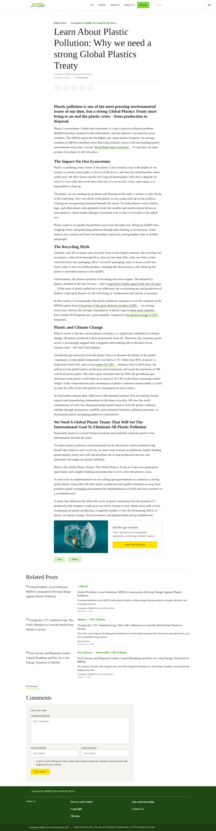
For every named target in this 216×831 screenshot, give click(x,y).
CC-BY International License (143, 827)
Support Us (129, 5)
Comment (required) (40, 716)
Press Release (84, 652)
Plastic (84, 586)
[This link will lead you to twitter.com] (33, 808)
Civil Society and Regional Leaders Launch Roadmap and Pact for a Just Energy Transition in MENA (133, 660)
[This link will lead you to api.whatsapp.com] (63, 808)
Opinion (81, 619)
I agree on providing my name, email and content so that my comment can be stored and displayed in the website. (81, 763)
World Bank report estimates (111, 147)
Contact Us (138, 809)
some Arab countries (141, 310)
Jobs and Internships (143, 801)
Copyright (76, 809)
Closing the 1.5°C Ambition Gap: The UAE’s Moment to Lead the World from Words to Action (129, 627)
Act (92, 5)
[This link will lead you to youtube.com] (45, 808)
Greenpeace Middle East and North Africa (94, 23)
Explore (102, 5)
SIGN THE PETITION (135, 545)
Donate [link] (143, 5)
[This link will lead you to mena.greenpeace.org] (108, 536)
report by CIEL (105, 364)
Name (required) (38, 748)
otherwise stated (87, 827)
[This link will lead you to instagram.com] (39, 808)
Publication (60, 23)
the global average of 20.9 (141, 314)
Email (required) (88, 748)
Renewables (103, 652)
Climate (101, 619)
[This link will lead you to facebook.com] (28, 808)
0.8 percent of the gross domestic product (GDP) (107, 305)
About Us (114, 5)
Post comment (40, 772)
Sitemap (75, 816)
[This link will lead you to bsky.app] (69, 808)
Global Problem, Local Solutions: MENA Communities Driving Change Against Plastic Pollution (129, 593)
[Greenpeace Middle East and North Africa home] (37, 5)
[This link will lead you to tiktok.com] (51, 808)
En (212, 5)
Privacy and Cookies (82, 801)
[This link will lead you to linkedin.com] (57, 808)
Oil (92, 619)
